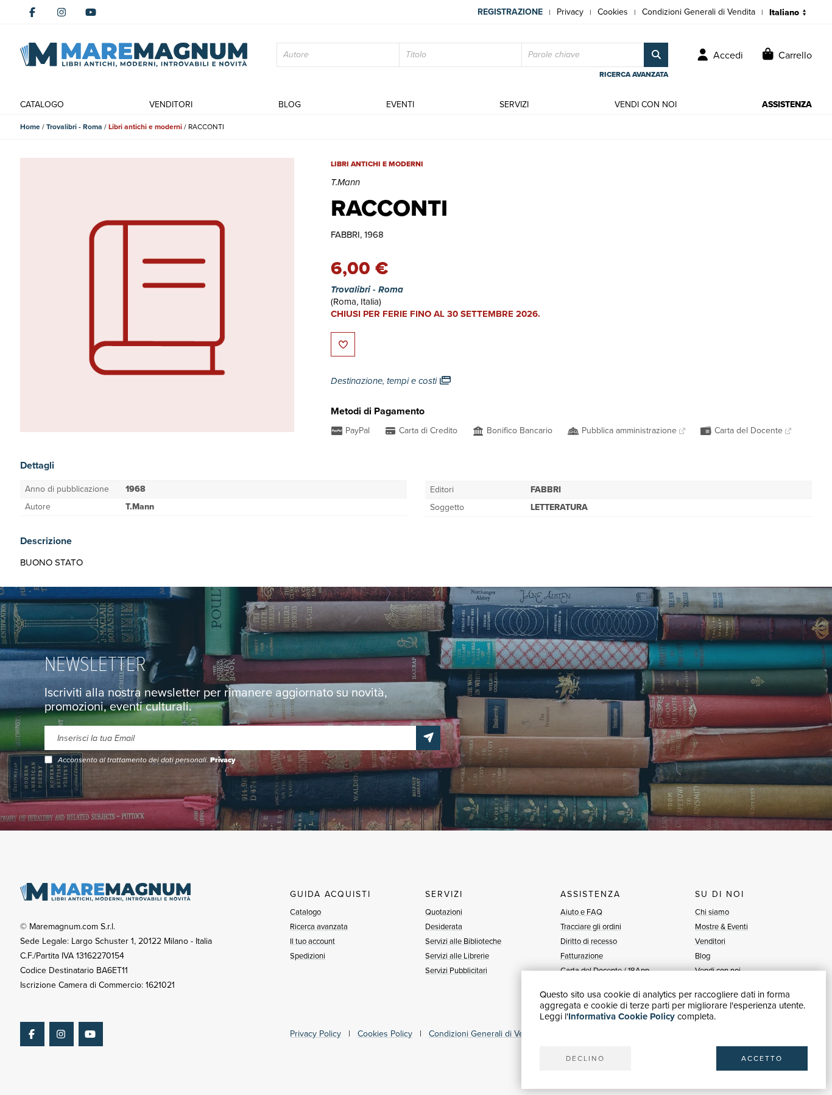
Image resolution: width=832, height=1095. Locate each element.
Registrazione (510, 11)
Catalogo (305, 912)
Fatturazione (581, 956)
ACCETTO (762, 1058)
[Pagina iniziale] (133, 55)
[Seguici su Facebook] (32, 12)
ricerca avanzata (633, 74)
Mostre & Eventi (721, 926)
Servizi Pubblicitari (456, 970)
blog (289, 104)
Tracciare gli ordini (590, 926)
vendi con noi (646, 104)
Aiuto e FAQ (581, 912)
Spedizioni (307, 956)
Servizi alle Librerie (457, 956)
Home (30, 126)
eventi (400, 104)
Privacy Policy (315, 1033)
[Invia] (428, 738)
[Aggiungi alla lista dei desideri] (343, 344)
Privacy (570, 11)
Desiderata (443, 926)
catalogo (42, 104)
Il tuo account (312, 941)
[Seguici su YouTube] (91, 12)
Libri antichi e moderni (145, 126)
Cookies (613, 11)
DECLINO (585, 1058)
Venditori (710, 941)
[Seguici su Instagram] (61, 12)
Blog (702, 956)
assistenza (787, 104)
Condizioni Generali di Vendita (698, 11)
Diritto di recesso (588, 941)
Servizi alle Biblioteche (463, 941)
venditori (170, 104)
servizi (514, 104)
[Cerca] (656, 55)
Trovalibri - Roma (74, 126)
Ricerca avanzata (319, 926)
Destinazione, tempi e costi (385, 381)
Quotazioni (443, 912)
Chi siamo (712, 912)
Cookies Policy (385, 1033)
